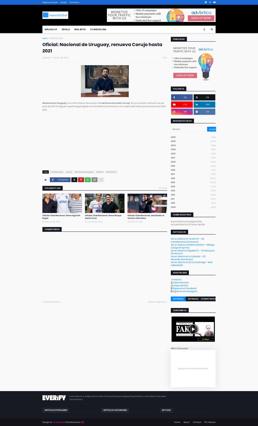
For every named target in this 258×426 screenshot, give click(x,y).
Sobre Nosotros (181, 282)
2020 (193, 161)
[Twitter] (74, 179)
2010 (193, 203)
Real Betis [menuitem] (80, 29)
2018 (193, 170)
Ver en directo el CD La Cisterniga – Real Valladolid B (191, 264)
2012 (193, 194)
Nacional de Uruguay (84, 172)
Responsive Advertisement (193, 368)
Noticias (99, 172)
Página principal (50, 2)
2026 (193, 137)
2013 (193, 190)
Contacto (74, 2)
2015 (193, 182)
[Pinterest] (81, 179)
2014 (193, 186)
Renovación (111, 172)
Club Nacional (56, 38)
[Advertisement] (104, 142)
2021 (193, 157)
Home (177, 422)
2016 (193, 178)
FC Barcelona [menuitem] (98, 29)
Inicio (44, 38)
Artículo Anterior (52, 301)
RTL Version (210, 422)
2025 (193, 141)
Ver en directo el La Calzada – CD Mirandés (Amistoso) (188, 258)
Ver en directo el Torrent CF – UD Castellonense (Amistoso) (187, 240)
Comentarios (208, 298)
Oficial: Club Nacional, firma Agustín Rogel (61, 217)
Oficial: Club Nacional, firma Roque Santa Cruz (103, 217)
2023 (193, 149)
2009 (193, 207)
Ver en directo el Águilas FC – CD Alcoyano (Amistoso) (193, 252)
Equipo (63, 2)
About (186, 422)
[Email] (94, 179)
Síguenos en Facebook (184, 288)
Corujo (69, 172)
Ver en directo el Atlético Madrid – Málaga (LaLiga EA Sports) (192, 246)
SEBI (82, 422)
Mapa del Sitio (181, 285)
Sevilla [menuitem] (66, 29)
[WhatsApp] (88, 179)
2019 (193, 166)
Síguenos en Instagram (185, 291)
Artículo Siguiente (157, 301)
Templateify (59, 422)
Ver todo (163, 188)
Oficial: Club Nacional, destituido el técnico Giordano (146, 217)
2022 (193, 153)
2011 (193, 198)
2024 (193, 145)
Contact (197, 422)
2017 (193, 174)
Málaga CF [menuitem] (51, 29)
